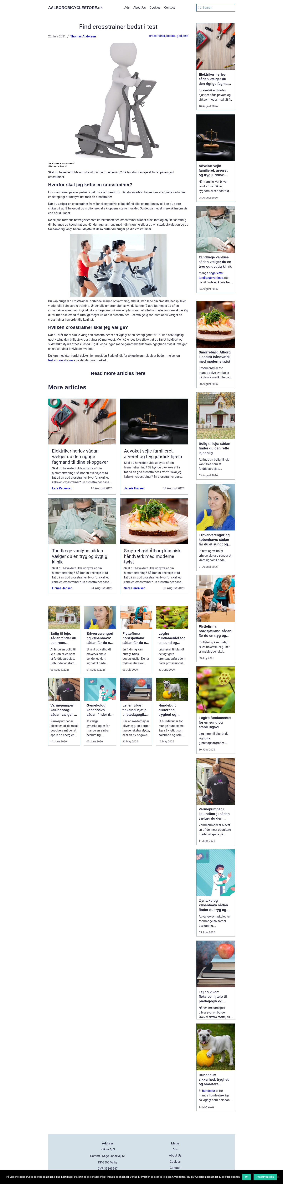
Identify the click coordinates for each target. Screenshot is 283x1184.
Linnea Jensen (62, 588)
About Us (139, 7)
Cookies (155, 7)
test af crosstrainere (61, 360)
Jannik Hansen (134, 488)
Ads (127, 7)
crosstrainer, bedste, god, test (168, 36)
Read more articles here (118, 373)
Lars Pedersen (62, 488)
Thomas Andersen (83, 36)
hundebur (208, 1091)
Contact (169, 7)
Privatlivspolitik (265, 1176)
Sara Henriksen (134, 588)
